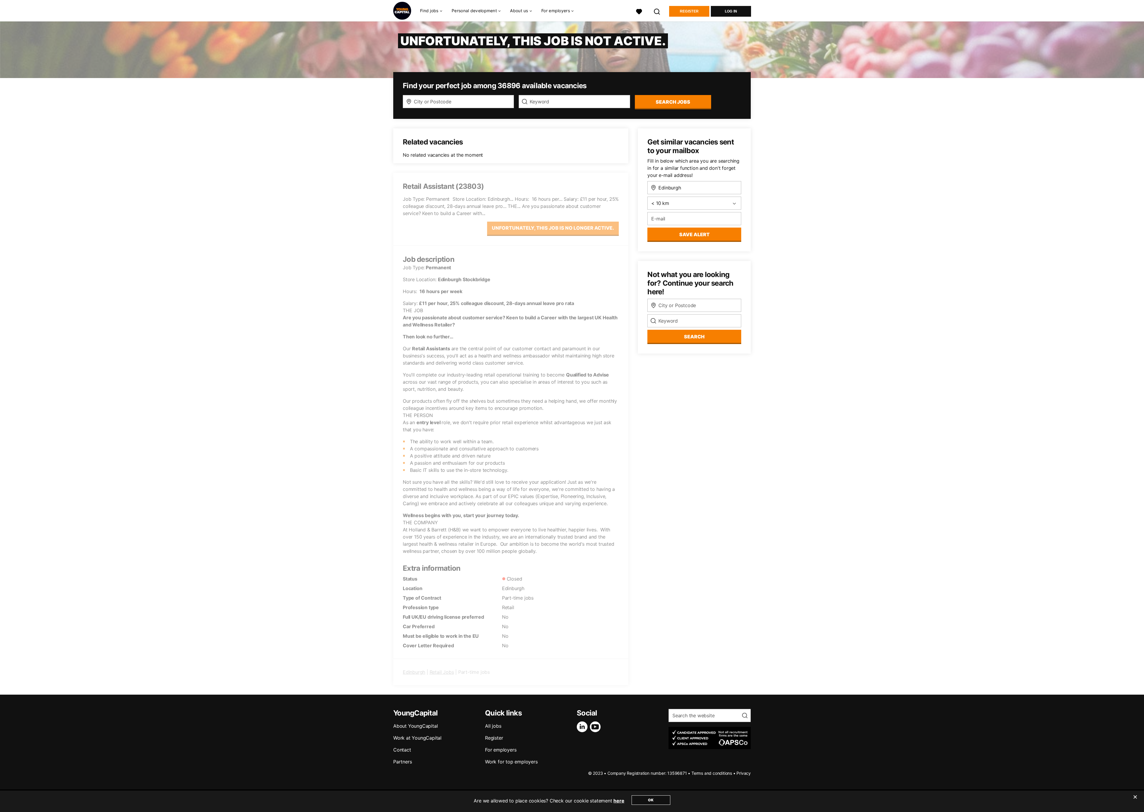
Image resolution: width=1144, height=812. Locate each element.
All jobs (493, 726)
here (618, 801)
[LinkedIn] (583, 726)
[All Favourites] (639, 10)
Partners (402, 762)
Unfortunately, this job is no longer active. (553, 228)
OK (651, 800)
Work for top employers (511, 762)
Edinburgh (414, 672)
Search (694, 337)
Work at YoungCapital (417, 738)
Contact (402, 750)
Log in (731, 11)
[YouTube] (596, 726)
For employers (500, 750)
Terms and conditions (711, 773)
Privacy (743, 773)
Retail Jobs (442, 672)
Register (689, 11)
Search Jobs (673, 102)
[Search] (657, 10)
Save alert (694, 234)
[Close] (1135, 800)
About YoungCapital (415, 726)
